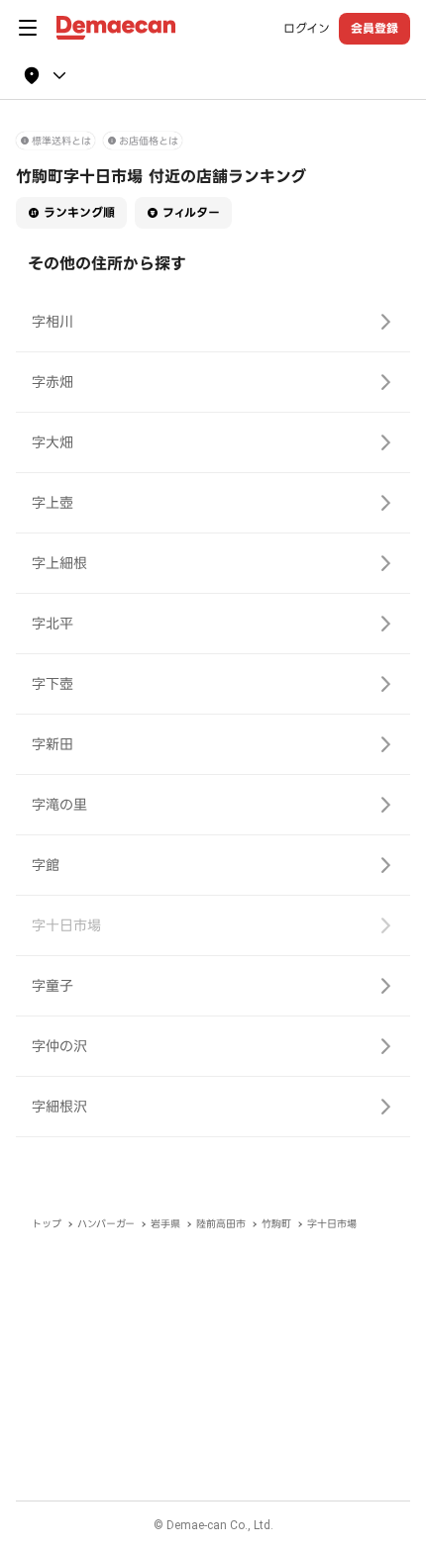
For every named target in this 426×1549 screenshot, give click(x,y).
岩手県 (165, 1223)
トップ (46, 1223)
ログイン (306, 29)
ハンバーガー (106, 1223)
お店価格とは (148, 141)
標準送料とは (61, 141)
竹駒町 (276, 1223)
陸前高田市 (221, 1223)
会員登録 (374, 28)
